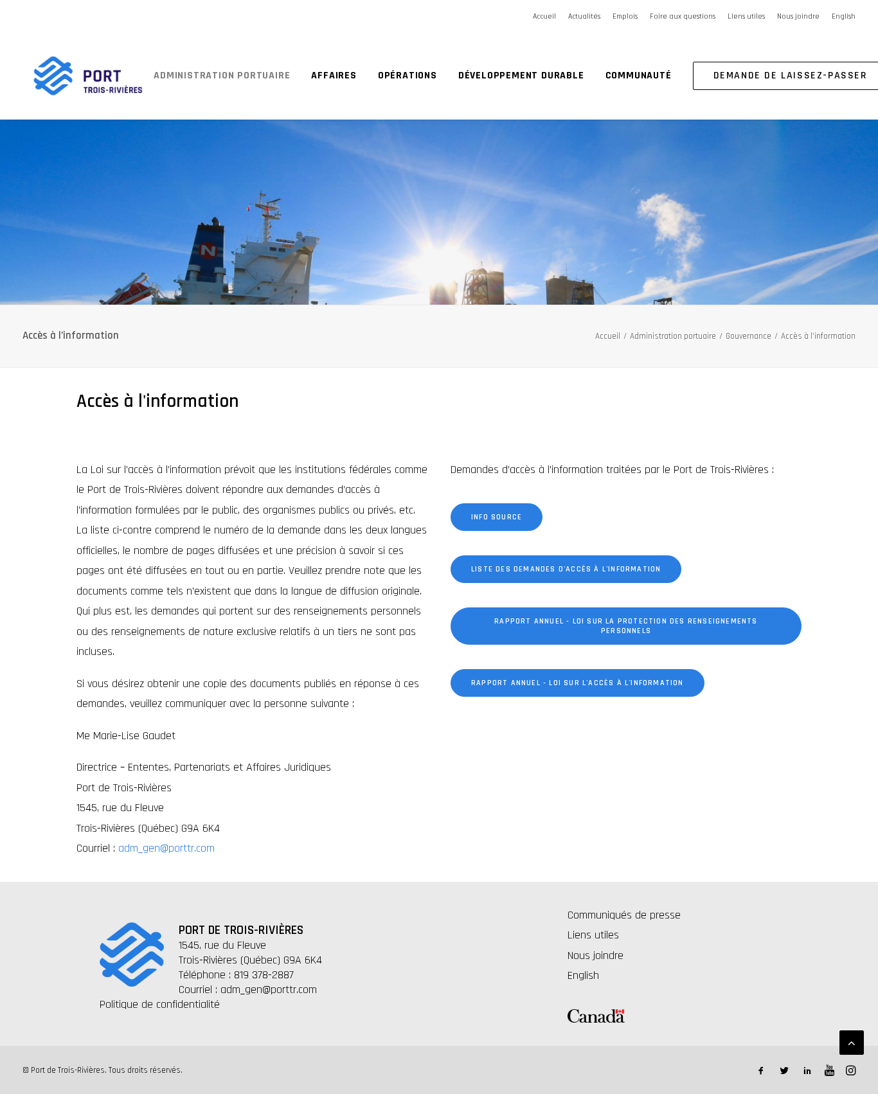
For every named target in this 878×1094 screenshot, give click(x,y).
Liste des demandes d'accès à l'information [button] (566, 569)
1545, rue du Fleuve (222, 945)
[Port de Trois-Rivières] (88, 76)
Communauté (638, 75)
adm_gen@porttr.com (166, 848)
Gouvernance (748, 336)
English (844, 16)
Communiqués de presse (624, 915)
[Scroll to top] (851, 1042)
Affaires (333, 75)
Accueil (544, 16)
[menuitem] (546, 16)
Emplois (625, 16)
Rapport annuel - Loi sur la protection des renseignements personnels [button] (627, 626)
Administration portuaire (222, 75)
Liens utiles (746, 16)
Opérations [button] (407, 75)
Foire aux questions (682, 16)
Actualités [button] (584, 16)
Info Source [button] (496, 517)
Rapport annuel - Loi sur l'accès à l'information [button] (577, 683)
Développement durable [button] (521, 75)
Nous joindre (798, 16)
